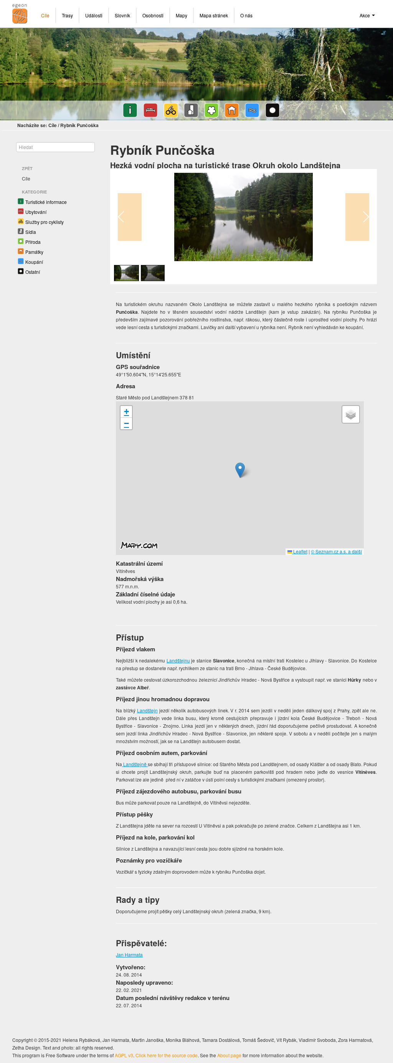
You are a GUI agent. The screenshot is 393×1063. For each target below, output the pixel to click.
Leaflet (299, 551)
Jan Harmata (129, 954)
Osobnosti (152, 15)
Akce (365, 15)
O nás (246, 15)
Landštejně (135, 764)
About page (229, 1055)
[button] (240, 470)
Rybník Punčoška (79, 125)
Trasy (67, 15)
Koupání (34, 261)
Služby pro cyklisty (44, 222)
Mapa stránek (214, 15)
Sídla (30, 231)
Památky (34, 251)
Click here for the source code (166, 1055)
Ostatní (32, 271)
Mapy (181, 15)
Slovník (122, 15)
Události (93, 15)
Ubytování (35, 212)
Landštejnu (178, 660)
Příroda (33, 241)
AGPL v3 (124, 1055)
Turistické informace (46, 202)
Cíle (45, 15)
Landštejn (147, 710)
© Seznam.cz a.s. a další (336, 551)
